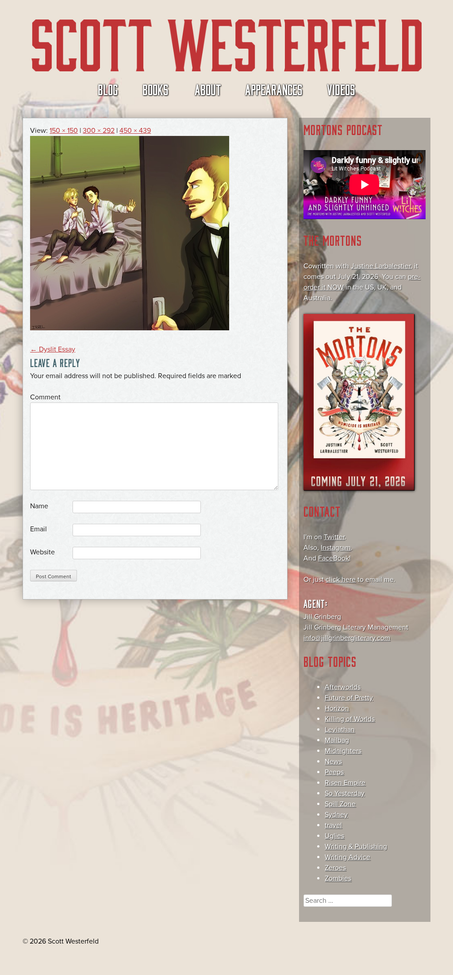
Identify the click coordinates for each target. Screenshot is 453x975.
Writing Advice (347, 857)
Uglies (334, 836)
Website (42, 552)
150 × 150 (64, 130)
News (333, 761)
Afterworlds (343, 687)
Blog (108, 89)
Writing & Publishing (356, 846)
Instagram (336, 547)
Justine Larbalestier (381, 266)
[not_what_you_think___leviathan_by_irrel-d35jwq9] (129, 328)
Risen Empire (345, 782)
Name (39, 506)
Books (155, 89)
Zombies (338, 878)
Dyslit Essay (52, 349)
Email (38, 529)
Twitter (334, 537)
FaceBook (333, 558)
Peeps (334, 772)
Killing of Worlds (350, 719)
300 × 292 (99, 130)
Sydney (336, 814)
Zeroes (335, 867)
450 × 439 (135, 130)
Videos (341, 89)
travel (333, 825)
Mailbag (337, 740)
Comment (45, 397)
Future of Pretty (349, 697)
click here (341, 579)
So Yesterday (345, 793)
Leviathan (340, 729)
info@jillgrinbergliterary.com (346, 638)
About (208, 89)
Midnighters (343, 751)
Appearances (274, 89)
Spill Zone (340, 804)
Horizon (337, 708)
